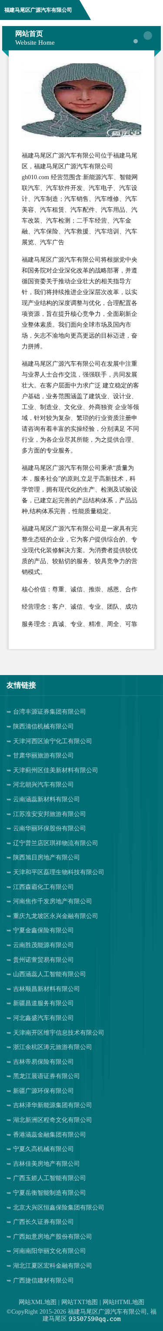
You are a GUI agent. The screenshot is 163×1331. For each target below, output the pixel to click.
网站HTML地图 (123, 1302)
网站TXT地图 (79, 1302)
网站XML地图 (38, 1302)
